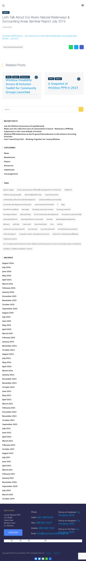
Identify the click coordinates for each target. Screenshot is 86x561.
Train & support (9, 234)
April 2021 (6, 466)
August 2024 (8, 354)
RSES (52, 224)
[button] (3, 5)
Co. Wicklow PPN (69, 513)
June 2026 (6, 271)
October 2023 (8, 387)
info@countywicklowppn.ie (53, 533)
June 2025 (6, 321)
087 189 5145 (45, 517)
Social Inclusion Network (67, 229)
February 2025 (8, 337)
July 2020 (6, 490)
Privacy (48, 553)
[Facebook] (82, 47)
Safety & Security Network (14, 229)
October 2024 (8, 350)
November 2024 (9, 346)
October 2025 (8, 304)
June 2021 (6, 461)
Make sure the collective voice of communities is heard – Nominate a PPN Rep (38, 129)
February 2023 (8, 408)
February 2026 (8, 288)
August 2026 (8, 263)
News (51, 79)
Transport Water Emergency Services (34, 234)
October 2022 (8, 420)
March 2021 (7, 470)
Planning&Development (65, 219)
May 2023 (6, 395)
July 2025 (6, 317)
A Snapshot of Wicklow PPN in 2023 (63, 86)
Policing (16, 224)
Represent (27, 224)
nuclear (50, 219)
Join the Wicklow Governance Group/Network (24, 126)
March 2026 (7, 284)
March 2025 (7, 333)
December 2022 (9, 412)
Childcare (68, 190)
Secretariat (32, 229)
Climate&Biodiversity (33, 195)
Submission (9, 170)
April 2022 (6, 437)
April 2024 (7, 366)
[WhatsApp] (71, 47)
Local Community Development (46, 214)
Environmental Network (13, 47)
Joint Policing (25, 214)
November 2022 (9, 416)
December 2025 (9, 296)
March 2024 (7, 370)
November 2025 (9, 300)
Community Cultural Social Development (19, 200)
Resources (8, 165)
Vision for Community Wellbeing (65, 234)
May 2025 (6, 325)
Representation (40, 224)
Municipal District (10, 219)
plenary (6, 224)
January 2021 (8, 478)
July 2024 (6, 358)
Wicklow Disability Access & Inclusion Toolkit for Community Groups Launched (21, 86)
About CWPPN (8, 190)
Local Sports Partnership (71, 214)
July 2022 (6, 428)
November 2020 (9, 482)
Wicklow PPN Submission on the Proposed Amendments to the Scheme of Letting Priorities (40, 135)
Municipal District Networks (32, 219)
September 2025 (9, 309)
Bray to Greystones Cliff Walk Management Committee (39, 190)
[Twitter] (76, 47)
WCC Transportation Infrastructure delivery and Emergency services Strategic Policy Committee (42, 244)
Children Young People (12, 195)
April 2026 (7, 280)
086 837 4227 (44, 522)
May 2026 (6, 275)
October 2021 (8, 449)
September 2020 (9, 486)
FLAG (63, 205)
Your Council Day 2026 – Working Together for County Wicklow (32, 139)
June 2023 (6, 391)
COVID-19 (57, 553)
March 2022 (7, 441)
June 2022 (6, 432)
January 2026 (8, 292)
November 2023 (9, 383)
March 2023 (7, 404)
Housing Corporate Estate (42, 209)
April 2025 (6, 329)
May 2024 (6, 362)
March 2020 (7, 494)
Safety (59, 224)
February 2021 (8, 474)
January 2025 (8, 342)
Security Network (48, 229)
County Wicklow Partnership (50, 200)
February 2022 (8, 445)
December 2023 (9, 379)
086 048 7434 (46, 528)
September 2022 (9, 424)
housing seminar (10, 214)
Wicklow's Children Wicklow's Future (17, 249)
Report (5, 12)
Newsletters (9, 157)
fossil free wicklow (10, 209)
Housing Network (63, 209)
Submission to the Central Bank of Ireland (22, 131)
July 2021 (6, 457)
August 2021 (7, 453)
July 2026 (6, 267)
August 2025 (8, 313)
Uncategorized (11, 174)
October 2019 (8, 499)
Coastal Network (51, 195)
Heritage (25, 209)
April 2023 (6, 399)
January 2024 (8, 375)
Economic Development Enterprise (17, 205)
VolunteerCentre (10, 239)
